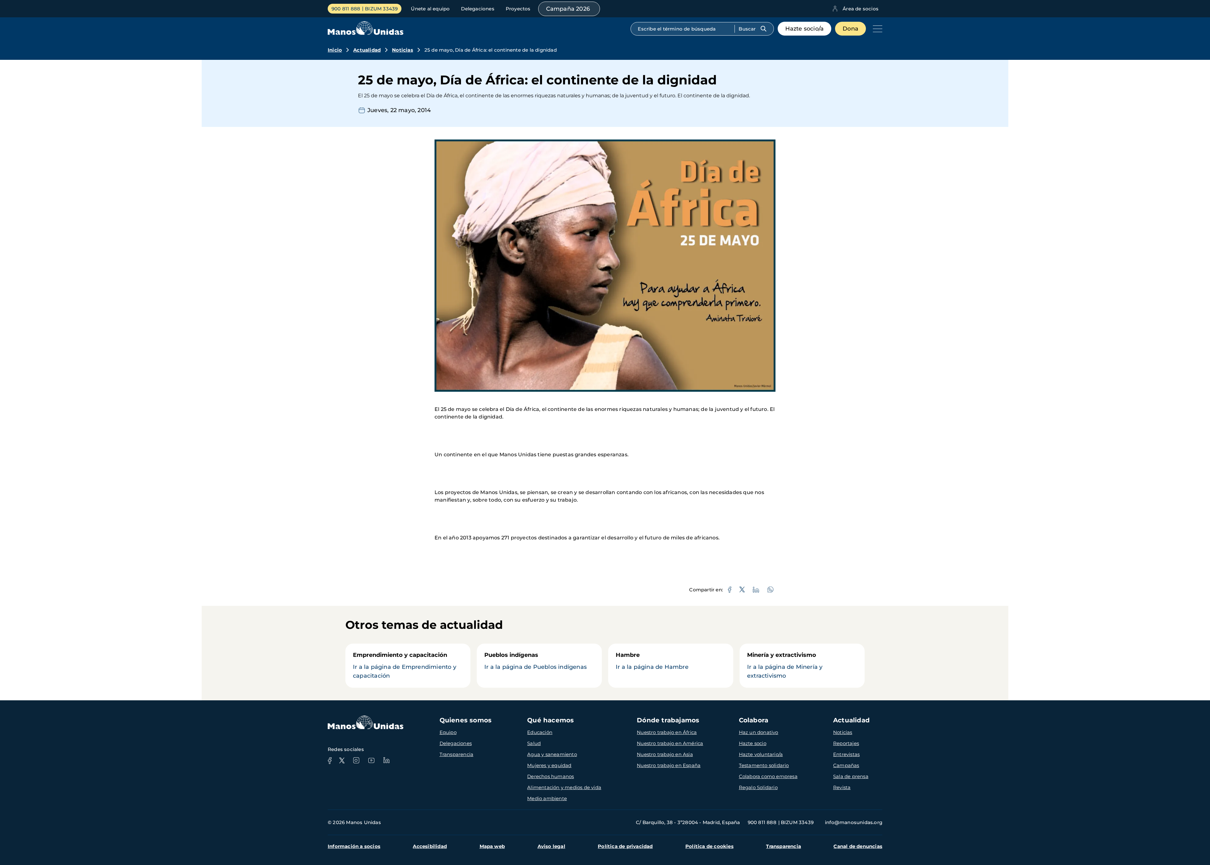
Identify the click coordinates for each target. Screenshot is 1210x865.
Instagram (356, 760)
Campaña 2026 (568, 8)
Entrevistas (846, 754)
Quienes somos (466, 720)
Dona (850, 28)
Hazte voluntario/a (761, 754)
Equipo (448, 732)
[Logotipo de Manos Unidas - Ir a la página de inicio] (365, 33)
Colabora (754, 720)
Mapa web (492, 846)
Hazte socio (752, 743)
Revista (841, 787)
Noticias (402, 50)
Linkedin (386, 760)
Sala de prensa (850, 776)
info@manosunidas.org (853, 822)
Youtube (371, 760)
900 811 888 (345, 9)
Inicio (335, 50)
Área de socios (861, 9)
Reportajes (846, 743)
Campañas (846, 765)
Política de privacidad (625, 846)
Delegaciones (477, 9)
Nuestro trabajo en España (668, 765)
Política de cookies (709, 846)
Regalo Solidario (758, 787)
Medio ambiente (547, 798)
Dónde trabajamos (668, 720)
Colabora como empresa (768, 776)
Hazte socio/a (804, 28)
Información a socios (354, 846)
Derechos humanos (550, 776)
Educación (539, 732)
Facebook (329, 760)
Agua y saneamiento (552, 754)
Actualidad (367, 50)
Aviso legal (551, 846)
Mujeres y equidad (549, 765)
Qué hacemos (550, 720)
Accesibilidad (430, 846)
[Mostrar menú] (876, 28)
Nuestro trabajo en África (667, 732)
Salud (534, 743)
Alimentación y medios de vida (564, 787)
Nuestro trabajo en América (670, 743)
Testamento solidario (764, 765)
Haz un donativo (758, 732)
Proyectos (518, 9)
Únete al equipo (430, 9)
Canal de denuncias (857, 846)
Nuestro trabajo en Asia (665, 754)
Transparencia (457, 754)
